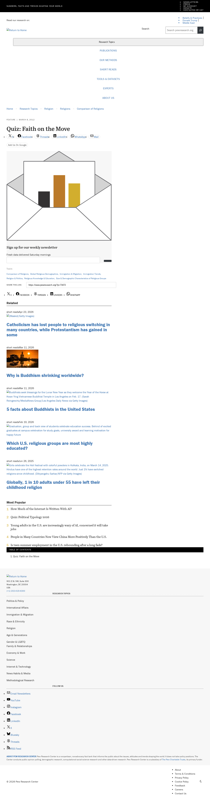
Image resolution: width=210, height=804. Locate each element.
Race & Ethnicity (16, 621)
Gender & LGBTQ (16, 641)
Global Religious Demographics (44, 274)
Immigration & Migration (71, 274)
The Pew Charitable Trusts (173, 759)
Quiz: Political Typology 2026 (30, 517)
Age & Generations (17, 635)
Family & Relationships (19, 646)
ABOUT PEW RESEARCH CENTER (21, 756)
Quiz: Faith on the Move (26, 556)
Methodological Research (20, 680)
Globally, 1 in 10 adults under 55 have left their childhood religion (53, 484)
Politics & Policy (15, 600)
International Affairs (17, 607)
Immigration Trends (92, 274)
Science (11, 659)
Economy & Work (16, 652)
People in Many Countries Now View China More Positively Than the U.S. (59, 537)
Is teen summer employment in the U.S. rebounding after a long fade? (57, 545)
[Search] (200, 30)
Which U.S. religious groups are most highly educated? (50, 445)
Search (145, 28)
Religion (11, 628)
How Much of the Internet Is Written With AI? (41, 509)
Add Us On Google (17, 144)
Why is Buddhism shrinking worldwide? (45, 375)
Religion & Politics (15, 278)
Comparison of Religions (18, 274)
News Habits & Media (18, 673)
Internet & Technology (19, 666)
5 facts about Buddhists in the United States (51, 409)
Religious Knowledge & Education (39, 278)
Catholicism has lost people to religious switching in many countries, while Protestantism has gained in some (58, 329)
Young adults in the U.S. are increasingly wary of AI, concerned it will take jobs (59, 527)
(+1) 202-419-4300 (16, 590)
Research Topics (107, 42)
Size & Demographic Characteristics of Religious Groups (81, 278)
